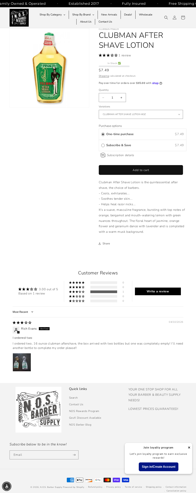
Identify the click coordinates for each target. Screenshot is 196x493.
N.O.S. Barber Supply (51, 487)
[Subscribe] (74, 454)
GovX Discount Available (85, 418)
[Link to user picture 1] (22, 362)
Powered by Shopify (73, 487)
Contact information (176, 487)
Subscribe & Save (119, 145)
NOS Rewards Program (84, 411)
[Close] (189, 448)
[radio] (103, 134)
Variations (104, 106)
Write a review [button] (158, 291)
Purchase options (110, 126)
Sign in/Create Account (158, 466)
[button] (166, 17)
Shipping (104, 75)
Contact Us (76, 404)
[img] (22, 323)
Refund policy (95, 487)
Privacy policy (113, 487)
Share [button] (106, 243)
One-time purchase (120, 134)
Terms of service (133, 487)
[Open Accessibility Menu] (6, 486)
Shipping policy (154, 487)
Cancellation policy (176, 490)
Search (73, 398)
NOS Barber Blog (80, 425)
